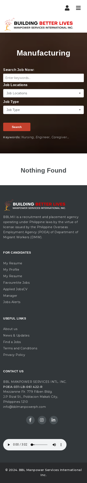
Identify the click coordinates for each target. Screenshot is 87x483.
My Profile (11, 269)
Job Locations (15, 85)
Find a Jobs (12, 342)
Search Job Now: (18, 70)
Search (17, 127)
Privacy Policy (14, 355)
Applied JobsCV (15, 289)
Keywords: (11, 137)
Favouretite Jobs (16, 283)
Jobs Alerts (11, 302)
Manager (10, 296)
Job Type (11, 102)
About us (10, 329)
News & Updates (16, 335)
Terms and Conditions (20, 348)
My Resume (12, 263)
